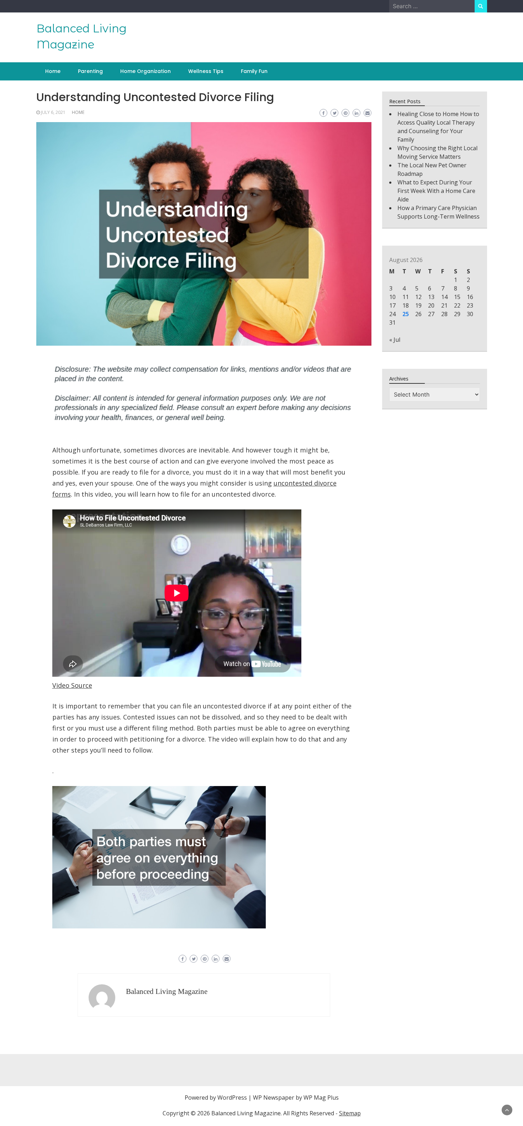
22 (457, 305)
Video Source (72, 685)
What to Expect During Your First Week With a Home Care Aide (436, 190)
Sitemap (350, 1113)
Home (52, 71)
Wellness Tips (205, 71)
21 (444, 305)
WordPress (232, 1097)
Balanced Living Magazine (166, 991)
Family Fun (254, 71)
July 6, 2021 (53, 112)
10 (392, 297)
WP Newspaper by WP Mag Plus (296, 1097)
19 (418, 305)
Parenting (90, 71)
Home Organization (145, 71)
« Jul (394, 340)
